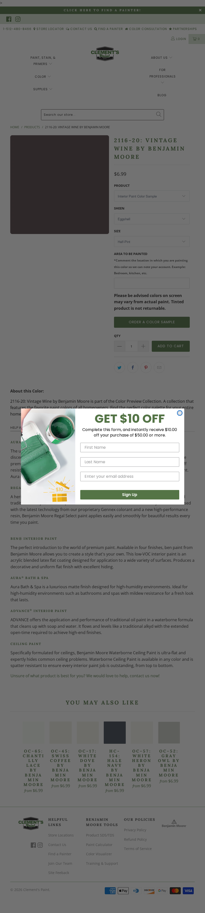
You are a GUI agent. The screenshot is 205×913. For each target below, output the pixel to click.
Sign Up (129, 495)
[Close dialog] (179, 413)
